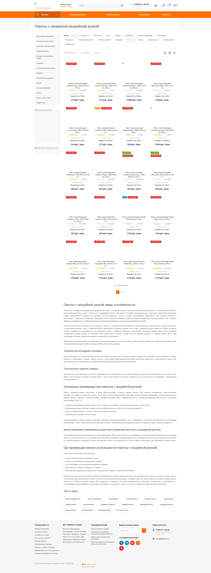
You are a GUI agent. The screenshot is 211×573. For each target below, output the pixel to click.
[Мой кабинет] (156, 5)
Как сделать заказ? (42, 538)
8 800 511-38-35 (141, 4)
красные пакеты (150, 499)
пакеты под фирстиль (72, 499)
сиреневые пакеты (146, 504)
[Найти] (122, 5)
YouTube (132, 543)
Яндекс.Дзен (121, 548)
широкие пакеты (71, 510)
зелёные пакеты (70, 504)
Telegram (127, 543)
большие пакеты (87, 510)
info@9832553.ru (162, 539)
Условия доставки (42, 535)
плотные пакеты (122, 510)
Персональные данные (43, 544)
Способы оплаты (41, 532)
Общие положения (42, 529)
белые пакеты (113, 499)
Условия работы (42, 525)
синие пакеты (168, 499)
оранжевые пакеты (166, 504)
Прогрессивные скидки (100, 529)
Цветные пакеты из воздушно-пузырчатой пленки (103, 543)
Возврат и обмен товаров (45, 547)
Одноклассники (138, 543)
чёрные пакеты (131, 499)
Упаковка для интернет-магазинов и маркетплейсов (102, 533)
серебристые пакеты (108, 504)
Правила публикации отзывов (46, 553)
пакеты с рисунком (94, 499)
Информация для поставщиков (47, 550)
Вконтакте (121, 543)
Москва (66, 529)
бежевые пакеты (127, 504)
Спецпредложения (99, 525)
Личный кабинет (41, 541)
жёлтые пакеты (88, 504)
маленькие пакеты (105, 510)
